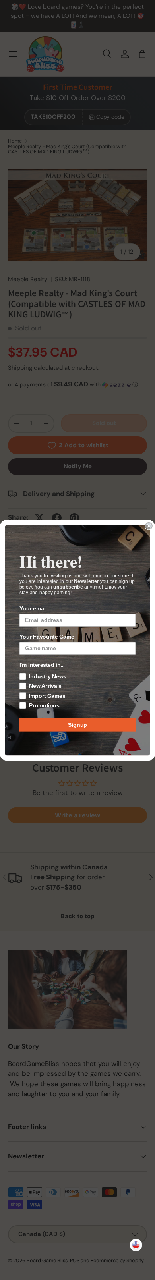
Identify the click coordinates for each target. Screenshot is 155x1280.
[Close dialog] (148, 525)
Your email (33, 608)
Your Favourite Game (47, 636)
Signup (77, 725)
